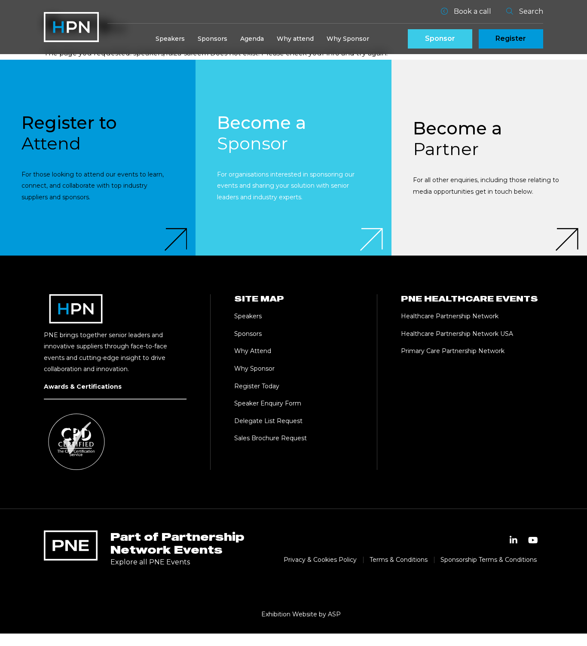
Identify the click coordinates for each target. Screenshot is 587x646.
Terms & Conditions (399, 560)
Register (510, 38)
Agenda (252, 39)
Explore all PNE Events (150, 562)
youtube (533, 540)
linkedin (513, 540)
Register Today (256, 386)
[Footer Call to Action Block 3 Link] (489, 157)
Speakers (170, 39)
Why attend (295, 39)
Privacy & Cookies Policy (320, 560)
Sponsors (212, 39)
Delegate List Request (268, 421)
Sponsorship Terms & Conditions (488, 560)
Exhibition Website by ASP (301, 614)
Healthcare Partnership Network (450, 316)
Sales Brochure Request (270, 438)
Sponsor (440, 38)
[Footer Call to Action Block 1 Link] (98, 157)
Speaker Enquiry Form (267, 403)
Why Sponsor (348, 39)
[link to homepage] (71, 27)
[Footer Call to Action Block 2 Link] (293, 157)
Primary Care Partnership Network (452, 351)
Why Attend (252, 351)
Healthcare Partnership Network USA (457, 334)
